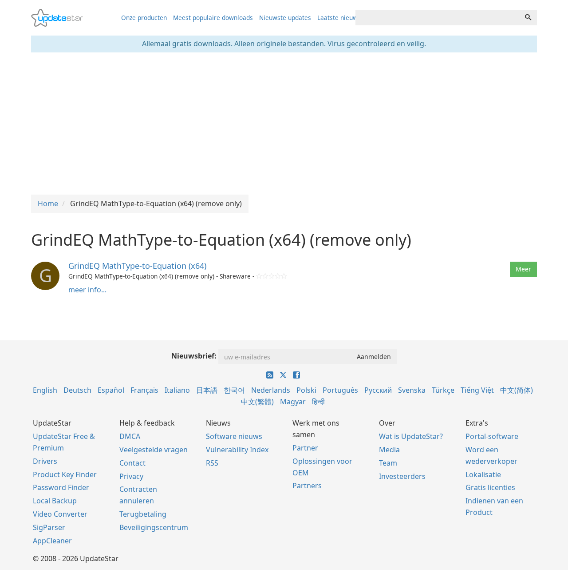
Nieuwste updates (285, 17)
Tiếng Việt (477, 390)
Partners (307, 485)
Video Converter (60, 514)
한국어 (234, 390)
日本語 (206, 390)
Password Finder (61, 487)
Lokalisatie (483, 474)
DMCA (129, 436)
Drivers (45, 461)
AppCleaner (52, 541)
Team (388, 463)
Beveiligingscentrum (153, 527)
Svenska (412, 390)
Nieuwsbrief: (194, 356)
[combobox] (437, 17)
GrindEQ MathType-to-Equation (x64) (137, 265)
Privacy (131, 476)
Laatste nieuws (339, 17)
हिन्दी (318, 402)
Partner (305, 448)
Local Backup (55, 501)
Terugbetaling (142, 514)
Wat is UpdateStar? (411, 436)
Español (111, 390)
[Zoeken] (528, 17)
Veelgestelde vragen (153, 449)
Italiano (177, 390)
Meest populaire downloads (213, 17)
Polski (306, 390)
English (45, 390)
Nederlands (270, 390)
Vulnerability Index (237, 449)
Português (340, 390)
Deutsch (77, 390)
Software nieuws (234, 436)
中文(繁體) (257, 402)
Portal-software (491, 436)
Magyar (293, 402)
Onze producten (144, 17)
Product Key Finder (65, 474)
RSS (212, 463)
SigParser (49, 527)
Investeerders (402, 476)
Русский (378, 390)
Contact (132, 463)
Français (144, 390)
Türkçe (443, 390)
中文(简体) (516, 390)
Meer (523, 269)
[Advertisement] (284, 123)
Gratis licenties (490, 487)
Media (389, 449)
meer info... (87, 290)
